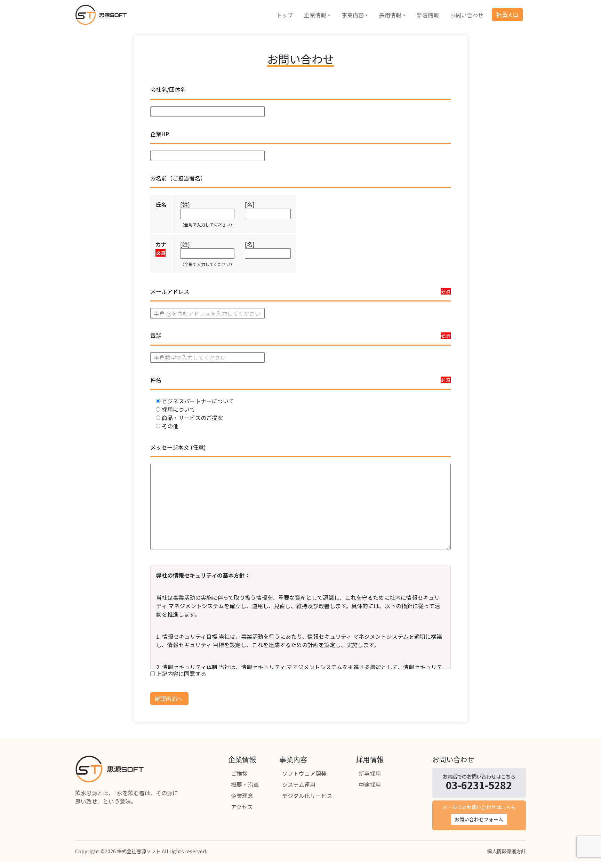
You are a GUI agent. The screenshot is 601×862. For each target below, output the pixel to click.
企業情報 (315, 15)
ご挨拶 (239, 773)
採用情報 (390, 15)
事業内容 (353, 15)
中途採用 (370, 784)
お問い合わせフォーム (479, 819)
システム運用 (298, 784)
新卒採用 (370, 773)
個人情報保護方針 (506, 851)
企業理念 (242, 795)
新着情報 (428, 15)
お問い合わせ (466, 15)
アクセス (242, 807)
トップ (284, 15)
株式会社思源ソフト (139, 851)
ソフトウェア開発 (304, 773)
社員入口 (507, 14)
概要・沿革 (245, 784)
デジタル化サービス (307, 795)
